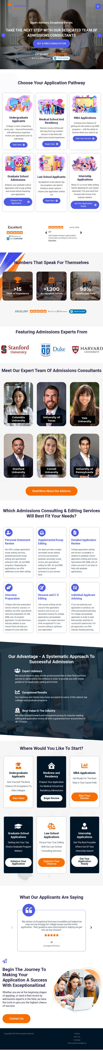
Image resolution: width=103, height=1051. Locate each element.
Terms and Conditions (77, 1043)
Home (77, 1033)
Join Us (77, 1037)
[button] (3, 35)
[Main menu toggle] (98, 6)
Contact (77, 1040)
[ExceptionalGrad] (17, 6)
